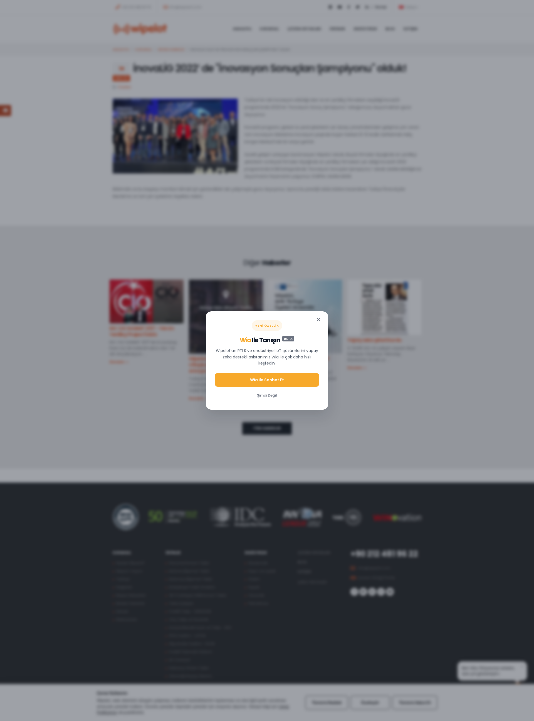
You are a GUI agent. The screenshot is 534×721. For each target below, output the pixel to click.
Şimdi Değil (267, 395)
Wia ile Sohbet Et (267, 380)
